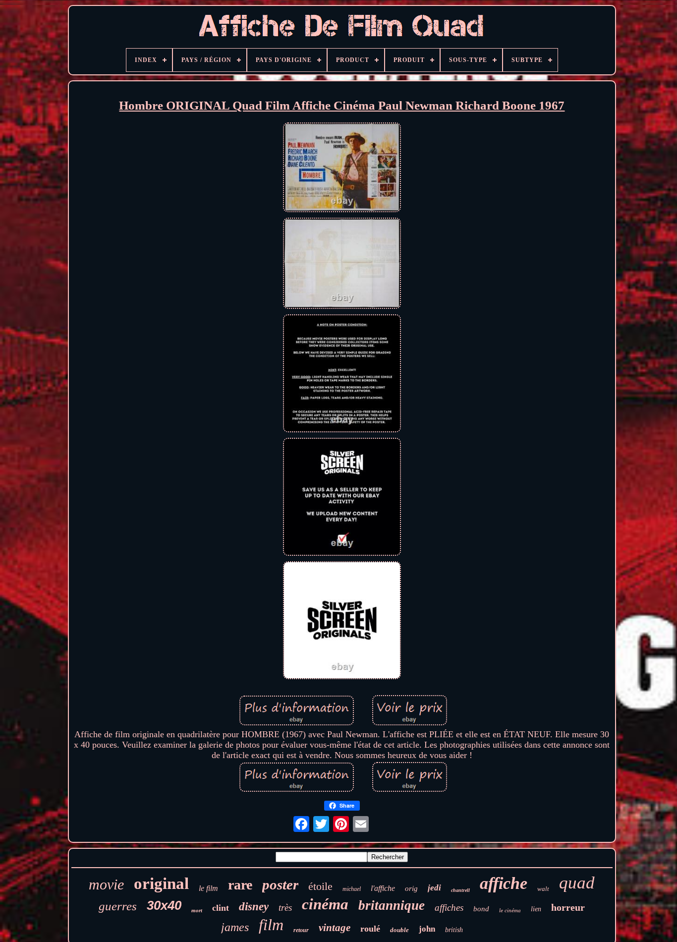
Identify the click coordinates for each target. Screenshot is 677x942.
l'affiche (383, 888)
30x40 (164, 905)
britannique (391, 905)
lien (536, 909)
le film (208, 888)
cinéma (325, 904)
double (399, 930)
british (454, 930)
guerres (118, 906)
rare (240, 884)
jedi (434, 887)
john (427, 929)
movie (106, 884)
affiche (503, 883)
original (161, 883)
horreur (568, 907)
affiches (449, 907)
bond (481, 909)
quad (577, 882)
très (285, 907)
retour (301, 930)
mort (196, 910)
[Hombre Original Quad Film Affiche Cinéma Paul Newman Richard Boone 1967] (342, 169)
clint (220, 908)
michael (351, 888)
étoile (320, 886)
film (271, 925)
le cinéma (510, 910)
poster (280, 884)
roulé (370, 929)
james (235, 927)
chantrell (460, 890)
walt (543, 888)
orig (411, 888)
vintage (334, 928)
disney (254, 906)
